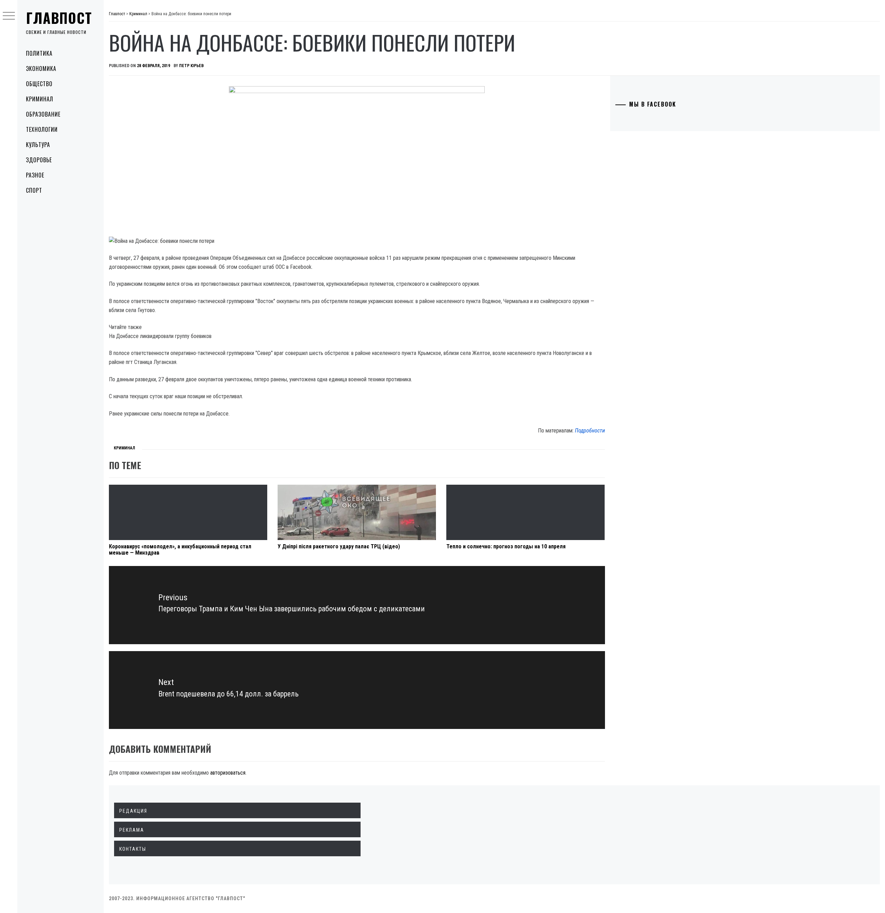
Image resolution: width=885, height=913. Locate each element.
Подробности (590, 430)
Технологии (42, 129)
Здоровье (39, 160)
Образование (43, 114)
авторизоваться (227, 772)
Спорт (34, 190)
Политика (39, 53)
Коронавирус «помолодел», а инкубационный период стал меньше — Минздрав (180, 549)
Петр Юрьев (191, 65)
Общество (39, 84)
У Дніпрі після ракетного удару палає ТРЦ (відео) (339, 546)
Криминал (39, 99)
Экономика (41, 68)
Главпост (59, 17)
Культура (38, 144)
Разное (35, 175)
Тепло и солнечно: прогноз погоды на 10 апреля (506, 546)
